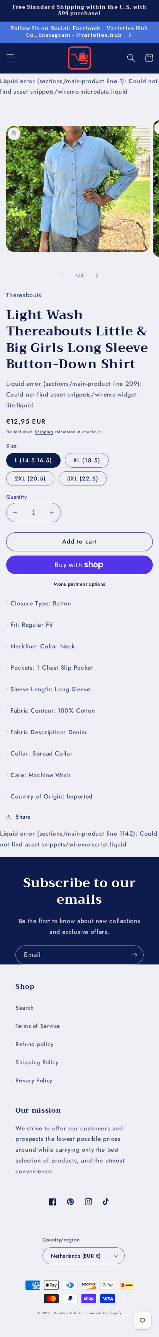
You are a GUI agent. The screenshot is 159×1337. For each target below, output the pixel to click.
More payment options (79, 584)
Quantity (16, 497)
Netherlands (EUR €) (76, 1256)
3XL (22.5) (82, 478)
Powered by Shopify (104, 1313)
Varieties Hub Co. (69, 1313)
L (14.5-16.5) (33, 460)
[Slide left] (62, 275)
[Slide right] (96, 275)
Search (24, 1008)
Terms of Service (37, 1026)
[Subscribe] (134, 954)
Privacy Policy (33, 1080)
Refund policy (34, 1044)
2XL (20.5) (30, 478)
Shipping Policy (36, 1062)
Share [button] (23, 816)
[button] (10, 58)
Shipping (44, 432)
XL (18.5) (86, 460)
